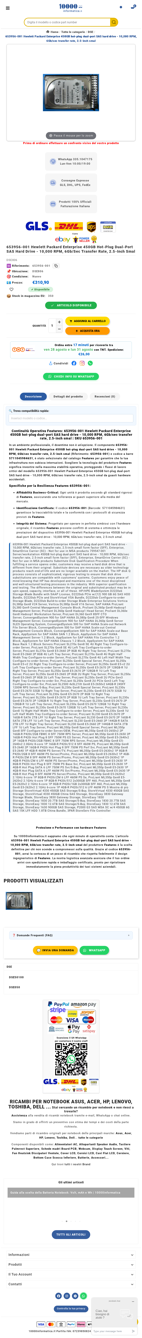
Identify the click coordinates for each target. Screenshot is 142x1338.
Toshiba (62, 1137)
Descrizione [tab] (33, 396)
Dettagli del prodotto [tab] (68, 396)
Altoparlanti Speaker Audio (98, 1144)
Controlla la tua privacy (71, 1308)
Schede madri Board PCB (59, 1148)
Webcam (84, 1148)
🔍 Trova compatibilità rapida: (29, 411)
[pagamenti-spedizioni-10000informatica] (71, 1046)
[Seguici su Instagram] (67, 1296)
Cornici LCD (85, 1153)
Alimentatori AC (66, 1144)
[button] (66, 1221)
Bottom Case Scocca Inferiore (54, 1157)
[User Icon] (121, 8)
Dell (72, 1137)
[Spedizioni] (71, 232)
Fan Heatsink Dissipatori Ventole (35, 1153)
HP (41, 1137)
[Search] (114, 22)
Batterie (83, 1157)
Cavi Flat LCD (105, 1153)
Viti (126, 1148)
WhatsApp (97, 950)
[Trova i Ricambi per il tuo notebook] (75, 1296)
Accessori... (100, 1157)
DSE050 (14, 987)
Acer (128, 1133)
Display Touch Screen (107, 1148)
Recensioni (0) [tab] (105, 396)
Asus (119, 1133)
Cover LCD (68, 1153)
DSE (9, 966)
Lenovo (50, 1137)
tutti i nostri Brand (77, 1164)
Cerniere (123, 1153)
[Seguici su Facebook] (58, 1296)
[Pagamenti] (71, 1324)
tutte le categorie (90, 1137)
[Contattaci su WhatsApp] (83, 1296)
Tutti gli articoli (71, 1234)
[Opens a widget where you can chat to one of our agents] (114, 1316)
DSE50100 (16, 977)
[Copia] (56, 265)
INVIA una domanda (55, 950)
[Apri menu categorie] (8, 8)
